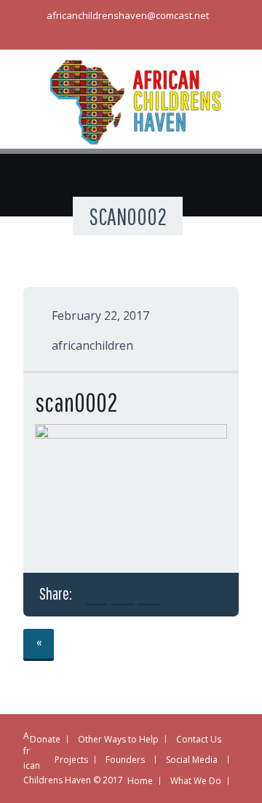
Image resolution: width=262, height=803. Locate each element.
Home (140, 781)
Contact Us (198, 739)
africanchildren (92, 345)
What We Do (195, 781)
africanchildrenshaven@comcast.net (128, 15)
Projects (71, 759)
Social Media (192, 759)
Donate (45, 739)
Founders (125, 759)
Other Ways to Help (118, 739)
